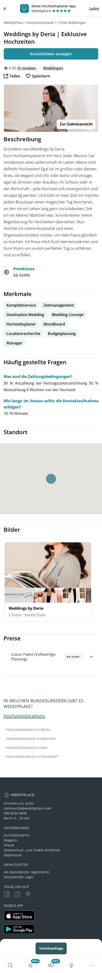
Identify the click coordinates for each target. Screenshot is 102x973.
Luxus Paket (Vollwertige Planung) (45, 656)
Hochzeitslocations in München (31, 739)
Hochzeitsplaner (40, 22)
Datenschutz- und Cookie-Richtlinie (32, 850)
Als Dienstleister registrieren (26, 872)
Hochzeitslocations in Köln (27, 748)
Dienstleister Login (18, 877)
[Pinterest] (28, 895)
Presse (9, 845)
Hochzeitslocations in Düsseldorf (32, 756)
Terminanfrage (51, 948)
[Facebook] (6, 895)
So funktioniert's (17, 835)
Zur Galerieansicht (76, 124)
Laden (94, 8)
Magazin (10, 840)
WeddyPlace (13, 22)
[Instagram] (17, 895)
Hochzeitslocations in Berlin (28, 730)
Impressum (13, 855)
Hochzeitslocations (24, 716)
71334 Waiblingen (72, 22)
